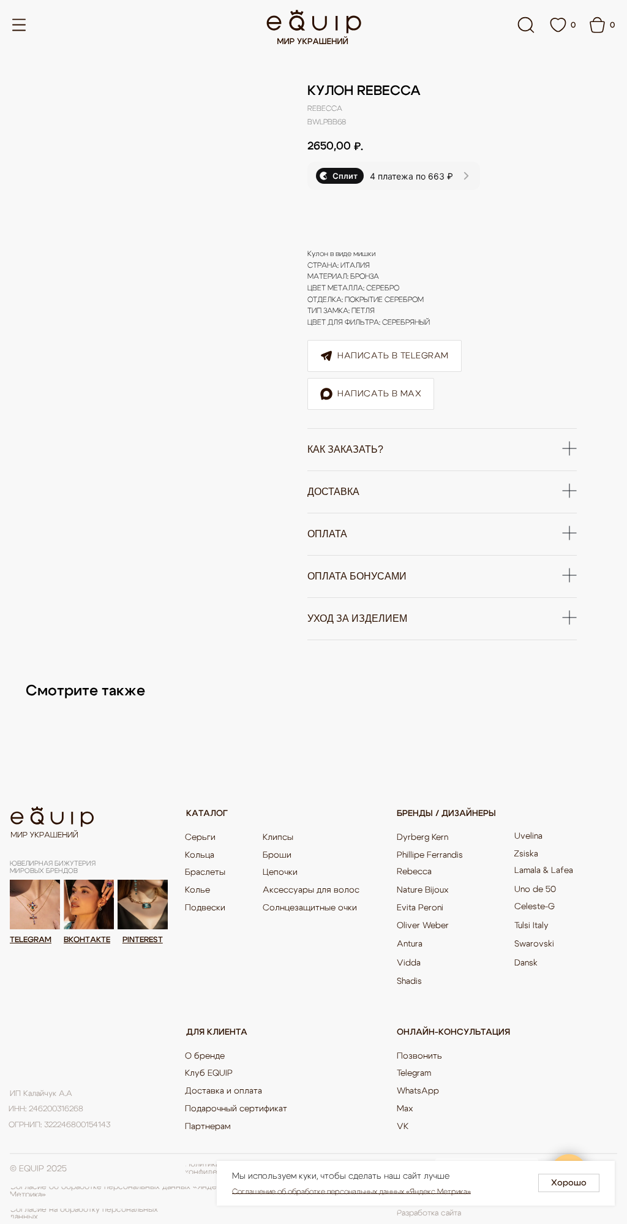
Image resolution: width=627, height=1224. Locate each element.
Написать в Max (379, 394)
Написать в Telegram (393, 356)
